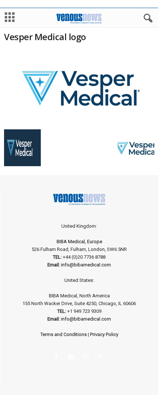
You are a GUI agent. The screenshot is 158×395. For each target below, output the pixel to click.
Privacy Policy (104, 334)
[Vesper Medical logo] (79, 88)
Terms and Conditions (63, 334)
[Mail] (87, 357)
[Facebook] (57, 357)
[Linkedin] (72, 357)
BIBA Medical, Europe (79, 241)
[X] (101, 357)
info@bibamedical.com (86, 265)
